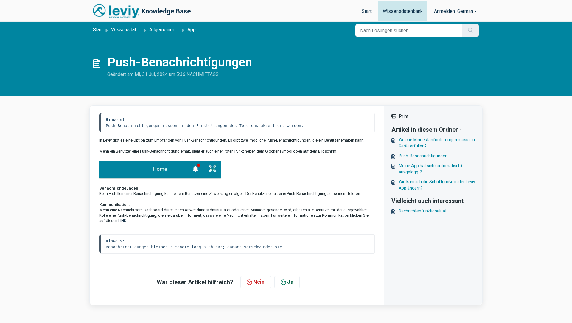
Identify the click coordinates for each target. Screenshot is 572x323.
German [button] (465, 11)
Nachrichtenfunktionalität (423, 211)
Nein (259, 282)
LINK (122, 220)
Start (367, 11)
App (191, 29)
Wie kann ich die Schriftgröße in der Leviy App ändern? (437, 184)
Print (403, 116)
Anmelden (444, 11)
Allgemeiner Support (170, 29)
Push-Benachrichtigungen (423, 155)
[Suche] (470, 30)
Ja (290, 282)
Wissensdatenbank (403, 11)
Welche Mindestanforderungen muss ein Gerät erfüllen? (437, 142)
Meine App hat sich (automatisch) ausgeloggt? (430, 168)
